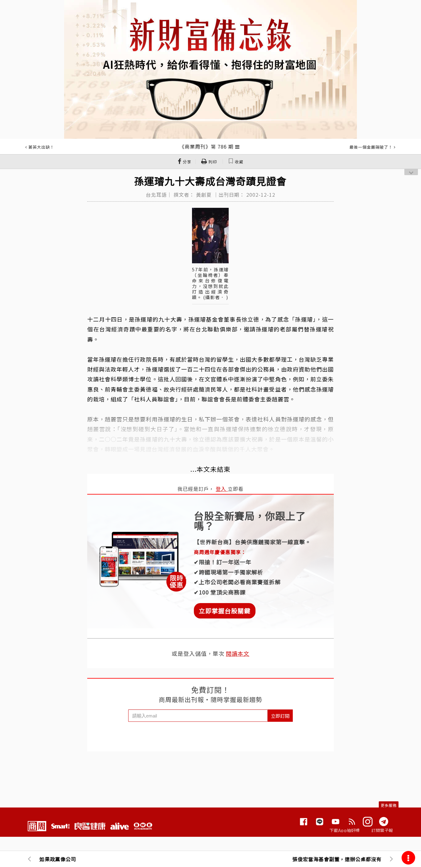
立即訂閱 (280, 716)
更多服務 (389, 805)
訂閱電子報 (382, 830)
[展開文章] (237, 146)
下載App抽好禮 (344, 830)
